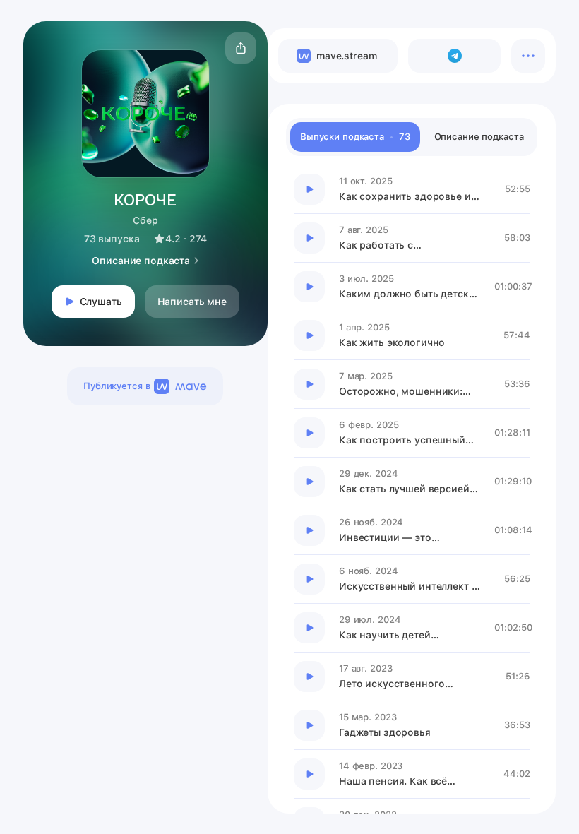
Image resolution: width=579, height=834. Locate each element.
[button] (240, 48)
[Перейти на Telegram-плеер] (454, 56)
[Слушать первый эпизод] (309, 189)
